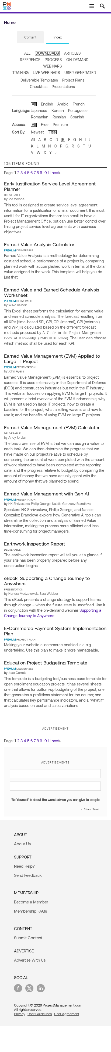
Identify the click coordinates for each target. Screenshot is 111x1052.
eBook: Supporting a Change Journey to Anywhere (47, 580)
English (47, 104)
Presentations (63, 86)
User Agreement (66, 1014)
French (79, 104)
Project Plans (73, 80)
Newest (37, 132)
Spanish (77, 117)
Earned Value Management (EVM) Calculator (52, 427)
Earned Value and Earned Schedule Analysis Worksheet (51, 292)
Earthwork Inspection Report (34, 544)
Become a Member (31, 901)
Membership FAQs (30, 911)
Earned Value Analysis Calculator (39, 244)
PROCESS (53, 59)
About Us (22, 843)
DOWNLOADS (47, 53)
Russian (59, 117)
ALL (27, 53)
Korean (57, 110)
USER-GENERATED (80, 72)
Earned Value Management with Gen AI (46, 494)
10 (45, 172)
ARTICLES (72, 53)
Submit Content (28, 937)
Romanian (39, 117)
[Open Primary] (91, 6)
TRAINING (20, 72)
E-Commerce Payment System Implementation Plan (55, 630)
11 (49, 172)
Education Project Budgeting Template (45, 663)
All (34, 104)
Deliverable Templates (39, 80)
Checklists (38, 86)
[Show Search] (102, 6)
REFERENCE (30, 59)
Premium (60, 124)
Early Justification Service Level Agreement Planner (50, 186)
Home (10, 22)
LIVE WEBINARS (46, 72)
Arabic (62, 104)
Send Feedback (28, 875)
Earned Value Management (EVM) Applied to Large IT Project (52, 358)
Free (44, 124)
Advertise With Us (30, 960)
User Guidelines (39, 1014)
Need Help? (24, 866)
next (55, 172)
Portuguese (78, 110)
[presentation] (30, 37)
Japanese (39, 110)
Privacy (19, 1014)
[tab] (30, 37)
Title (52, 132)
